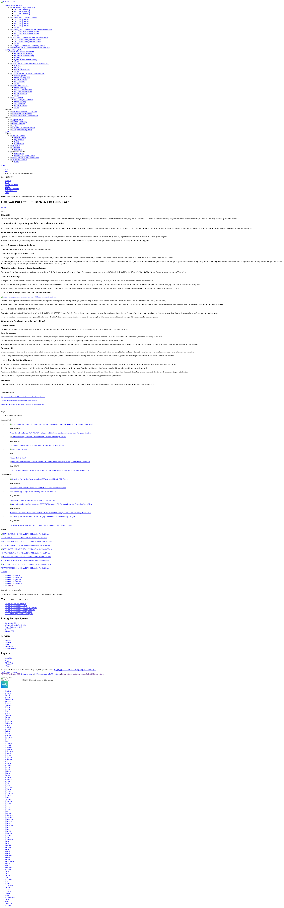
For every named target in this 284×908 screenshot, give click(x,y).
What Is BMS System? (18, 458)
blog (6, 171)
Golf (7, 183)
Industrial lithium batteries (95, 674)
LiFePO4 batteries (54, 674)
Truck (7, 193)
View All (4, 572)
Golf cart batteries (40, 674)
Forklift (8, 181)
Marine (7, 187)
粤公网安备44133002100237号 (65, 670)
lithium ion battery (27, 674)
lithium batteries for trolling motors (73, 674)
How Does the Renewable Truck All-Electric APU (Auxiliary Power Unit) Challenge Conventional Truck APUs (49, 470)
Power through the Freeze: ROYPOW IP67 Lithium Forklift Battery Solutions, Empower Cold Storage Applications (50, 433)
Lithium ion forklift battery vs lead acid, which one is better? (19, 400)
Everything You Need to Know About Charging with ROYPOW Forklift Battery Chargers (41, 525)
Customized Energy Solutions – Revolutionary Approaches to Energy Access (37, 445)
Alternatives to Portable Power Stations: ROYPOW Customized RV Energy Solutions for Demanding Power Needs (50, 513)
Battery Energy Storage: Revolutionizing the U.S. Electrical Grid (32, 500)
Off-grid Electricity (12, 189)
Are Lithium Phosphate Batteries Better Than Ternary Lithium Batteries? (22, 404)
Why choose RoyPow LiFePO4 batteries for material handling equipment (23, 397)
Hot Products (5, 672)
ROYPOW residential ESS (10, 674)
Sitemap (14, 672)
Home (7, 169)
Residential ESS (11, 191)
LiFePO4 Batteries (11, 185)
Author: (3, 207)
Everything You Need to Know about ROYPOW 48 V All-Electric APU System (38, 488)
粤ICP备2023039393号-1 (86, 670)
